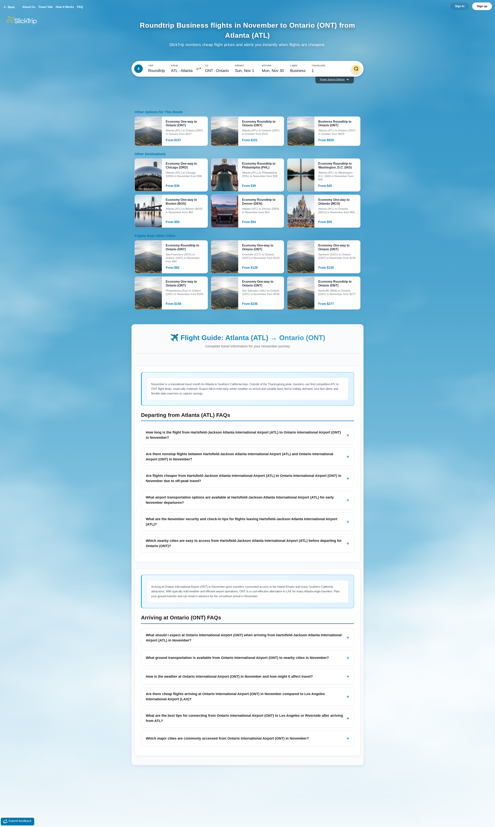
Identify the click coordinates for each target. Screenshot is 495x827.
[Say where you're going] (138, 68)
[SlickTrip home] (24, 20)
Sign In (459, 6)
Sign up (482, 6)
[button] (199, 69)
